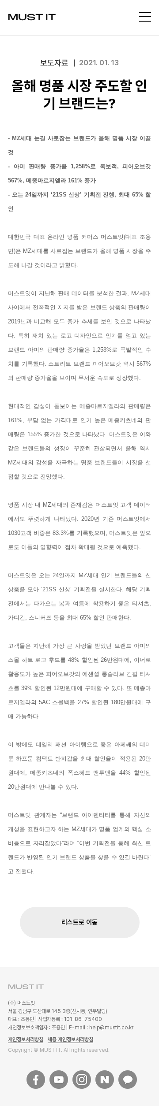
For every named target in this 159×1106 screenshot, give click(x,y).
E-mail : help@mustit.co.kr (101, 1027)
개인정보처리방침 (25, 1039)
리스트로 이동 (79, 922)
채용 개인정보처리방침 (70, 1039)
